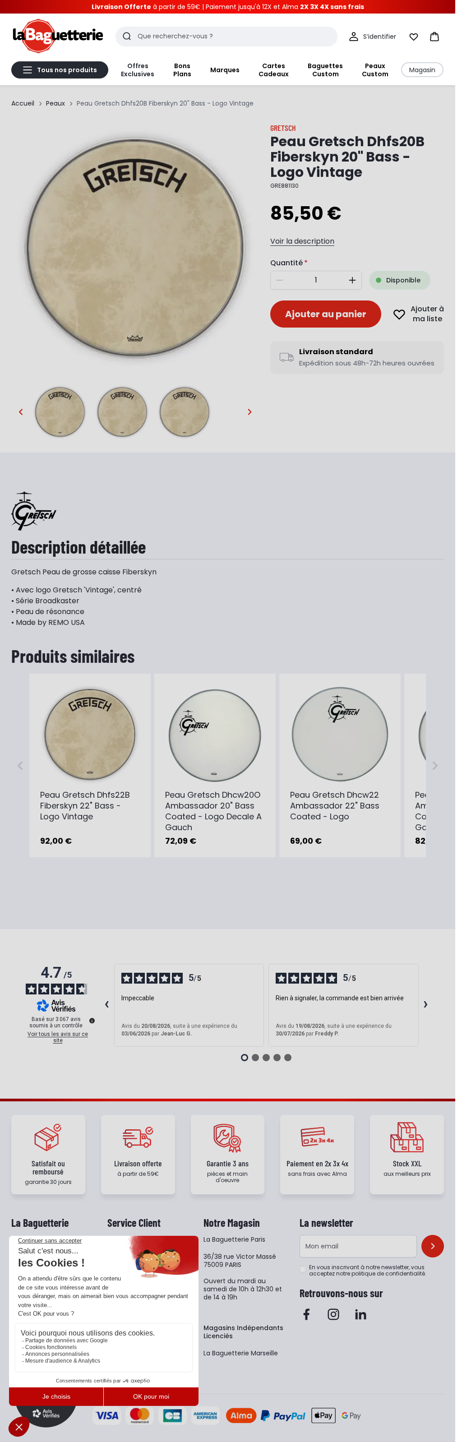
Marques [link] (225, 69)
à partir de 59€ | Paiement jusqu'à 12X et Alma (228, 6)
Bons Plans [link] (182, 70)
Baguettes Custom (325, 70)
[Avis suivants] (426, 1005)
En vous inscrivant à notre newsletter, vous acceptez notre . (367, 1270)
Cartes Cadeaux (274, 70)
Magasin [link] (422, 69)
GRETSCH (283, 128)
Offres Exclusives (137, 70)
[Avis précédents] (107, 1005)
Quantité (286, 263)
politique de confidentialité (388, 1273)
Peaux (55, 103)
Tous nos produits (67, 69)
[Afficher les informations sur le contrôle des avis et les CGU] (92, 1020)
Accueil (22, 103)
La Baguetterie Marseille (240, 1353)
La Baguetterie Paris (234, 1239)
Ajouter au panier (325, 314)
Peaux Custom (375, 70)
